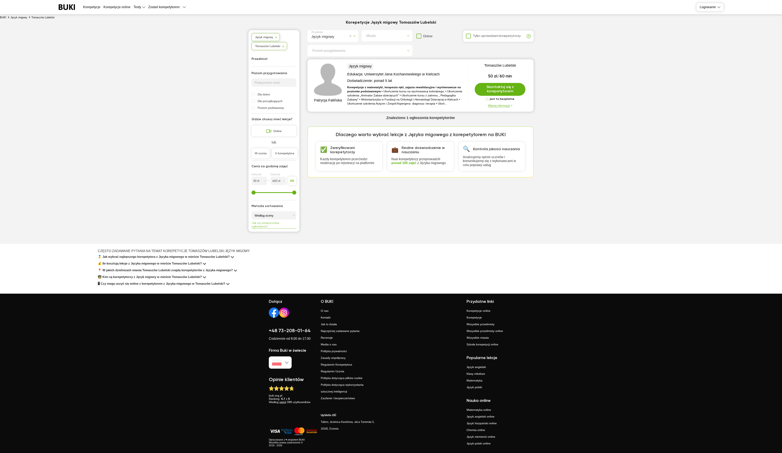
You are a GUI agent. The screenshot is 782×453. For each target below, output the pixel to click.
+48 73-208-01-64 (290, 330)
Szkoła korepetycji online (482, 344)
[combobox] (312, 36)
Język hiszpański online (482, 423)
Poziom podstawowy (271, 107)
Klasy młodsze (476, 373)
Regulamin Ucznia (332, 371)
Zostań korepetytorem (164, 7)
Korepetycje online (117, 7)
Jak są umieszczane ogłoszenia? (265, 225)
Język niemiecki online (481, 436)
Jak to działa (329, 324)
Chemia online (476, 430)
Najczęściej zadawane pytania (340, 331)
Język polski (474, 387)
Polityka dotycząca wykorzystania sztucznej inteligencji (342, 388)
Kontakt (326, 317)
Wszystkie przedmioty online (485, 331)
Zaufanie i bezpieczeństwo (338, 398)
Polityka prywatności (334, 351)
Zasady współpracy (333, 357)
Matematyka (474, 380)
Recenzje (327, 337)
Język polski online (479, 443)
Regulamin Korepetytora (336, 364)
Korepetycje (474, 317)
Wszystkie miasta (478, 337)
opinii (282, 402)
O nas (324, 310)
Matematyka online (479, 409)
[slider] (254, 193)
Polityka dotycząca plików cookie (341, 378)
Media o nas (329, 344)
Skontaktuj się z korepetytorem (500, 89)
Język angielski (476, 367)
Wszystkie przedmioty (480, 324)
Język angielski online (480, 416)
